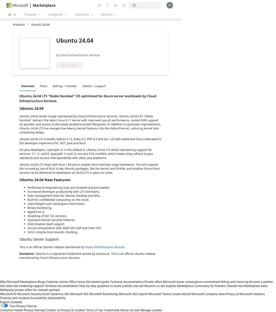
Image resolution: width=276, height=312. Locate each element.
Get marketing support (29, 286)
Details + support (94, 86)
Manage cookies (151, 310)
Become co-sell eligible (160, 286)
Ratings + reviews (65, 86)
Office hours (77, 282)
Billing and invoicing (234, 282)
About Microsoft (193, 294)
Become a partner (261, 282)
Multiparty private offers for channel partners (30, 290)
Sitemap (39, 310)
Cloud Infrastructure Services (105, 247)
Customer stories (57, 282)
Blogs (41, 282)
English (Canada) (11, 302)
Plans (43, 86)
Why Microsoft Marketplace (18, 282)
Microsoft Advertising (103, 294)
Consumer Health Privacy (16, 310)
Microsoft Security (29, 294)
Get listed (6, 286)
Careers (176, 294)
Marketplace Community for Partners (201, 286)
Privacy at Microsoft (239, 294)
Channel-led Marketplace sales (246, 286)
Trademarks (111, 310)
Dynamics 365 (60, 294)
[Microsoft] (17, 5)
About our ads (129, 310)
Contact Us (53, 310)
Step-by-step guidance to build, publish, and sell (111, 286)
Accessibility (39, 298)
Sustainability (57, 298)
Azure (46, 294)
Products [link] (19, 24)
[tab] (28, 85)
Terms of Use (94, 310)
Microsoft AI (8, 294)
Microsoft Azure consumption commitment (192, 282)
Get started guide (97, 282)
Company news (215, 294)
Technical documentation (127, 282)
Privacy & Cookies (73, 310)
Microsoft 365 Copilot (133, 294)
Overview (27, 86)
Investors (259, 294)
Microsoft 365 (79, 294)
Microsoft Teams (160, 294)
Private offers (153, 282)
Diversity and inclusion (15, 298)
